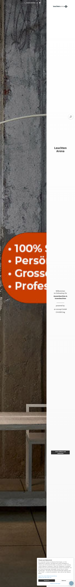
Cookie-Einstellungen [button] (55, 583)
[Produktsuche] (70, 116)
